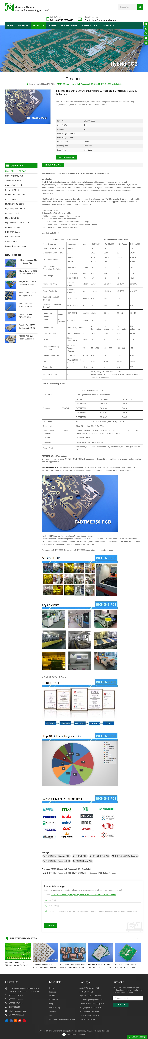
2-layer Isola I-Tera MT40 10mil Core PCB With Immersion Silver (27, 305)
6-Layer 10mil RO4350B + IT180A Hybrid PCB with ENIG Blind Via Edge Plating (28, 272)
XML (51, 1015)
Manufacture (89, 25)
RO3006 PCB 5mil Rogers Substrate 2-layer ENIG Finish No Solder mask (27, 337)
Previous (137, 938)
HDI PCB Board (12, 213)
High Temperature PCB (15, 209)
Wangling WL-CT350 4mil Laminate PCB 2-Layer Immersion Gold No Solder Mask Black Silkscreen (27, 326)
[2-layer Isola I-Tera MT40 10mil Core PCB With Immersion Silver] (10, 306)
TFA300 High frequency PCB (91, 1000)
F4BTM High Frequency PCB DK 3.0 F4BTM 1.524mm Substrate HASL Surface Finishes (81, 873)
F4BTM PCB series (87, 1019)
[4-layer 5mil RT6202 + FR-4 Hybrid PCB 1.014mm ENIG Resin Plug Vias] (10, 295)
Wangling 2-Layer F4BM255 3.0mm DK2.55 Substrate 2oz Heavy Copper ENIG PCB (27, 316)
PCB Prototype (11, 199)
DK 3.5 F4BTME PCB (101, 856)
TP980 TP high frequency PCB (92, 1004)
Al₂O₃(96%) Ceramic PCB (89, 988)
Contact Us (108, 25)
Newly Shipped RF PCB (45, 84)
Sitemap (52, 1011)
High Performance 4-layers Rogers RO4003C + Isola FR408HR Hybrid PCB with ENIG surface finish (98, 966)
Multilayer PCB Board (14, 204)
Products (38, 25)
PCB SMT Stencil (12, 232)
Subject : (80, 895)
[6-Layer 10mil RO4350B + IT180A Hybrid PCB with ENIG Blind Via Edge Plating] (10, 274)
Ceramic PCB (11, 241)
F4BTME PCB (81, 856)
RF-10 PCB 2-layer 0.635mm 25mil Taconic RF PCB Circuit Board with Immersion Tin (71, 966)
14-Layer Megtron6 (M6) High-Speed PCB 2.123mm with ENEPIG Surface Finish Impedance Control (28, 261)
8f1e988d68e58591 (16, 1015)
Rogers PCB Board (13, 185)
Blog (51, 1004)
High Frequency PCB (14, 176)
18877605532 (14, 1007)
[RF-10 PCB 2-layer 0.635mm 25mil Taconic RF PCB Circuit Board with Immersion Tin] (73, 952)
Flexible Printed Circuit (15, 194)
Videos (52, 25)
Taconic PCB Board (13, 180)
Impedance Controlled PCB (17, 223)
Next (141, 938)
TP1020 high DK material (89, 1015)
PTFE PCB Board (12, 190)
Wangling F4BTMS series (90, 1011)
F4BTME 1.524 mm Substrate (126, 856)
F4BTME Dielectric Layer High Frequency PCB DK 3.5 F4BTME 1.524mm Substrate (83, 895)
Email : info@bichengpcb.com (100, 20)
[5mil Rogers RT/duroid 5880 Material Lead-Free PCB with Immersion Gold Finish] (128, 952)
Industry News (69, 25)
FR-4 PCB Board (12, 237)
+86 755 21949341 (16, 999)
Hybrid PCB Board (13, 227)
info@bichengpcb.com (17, 1011)
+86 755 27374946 (16, 995)
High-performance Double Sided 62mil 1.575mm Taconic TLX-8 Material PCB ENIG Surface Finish (45, 966)
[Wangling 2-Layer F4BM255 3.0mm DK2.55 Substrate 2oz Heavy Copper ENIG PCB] (10, 317)
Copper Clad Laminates (15, 246)
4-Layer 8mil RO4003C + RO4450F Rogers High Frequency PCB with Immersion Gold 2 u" (28, 283)
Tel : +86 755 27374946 (61, 20)
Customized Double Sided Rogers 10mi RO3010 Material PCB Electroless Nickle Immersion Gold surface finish (17, 966)
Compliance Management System (62, 1019)
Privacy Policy (54, 1008)
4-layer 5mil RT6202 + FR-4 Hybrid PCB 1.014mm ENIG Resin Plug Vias (27, 294)
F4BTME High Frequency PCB (58, 861)
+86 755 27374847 (16, 1003)
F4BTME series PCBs (50, 467)
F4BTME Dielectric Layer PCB (58, 856)
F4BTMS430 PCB (87, 992)
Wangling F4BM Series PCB (90, 1008)
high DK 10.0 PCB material (90, 996)
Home (10, 25)
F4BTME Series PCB (84, 861)
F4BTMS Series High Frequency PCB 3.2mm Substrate (72, 869)
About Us (23, 25)
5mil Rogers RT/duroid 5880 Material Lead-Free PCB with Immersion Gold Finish (126, 966)
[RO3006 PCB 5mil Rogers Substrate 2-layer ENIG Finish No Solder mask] (10, 339)
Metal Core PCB (12, 218)
